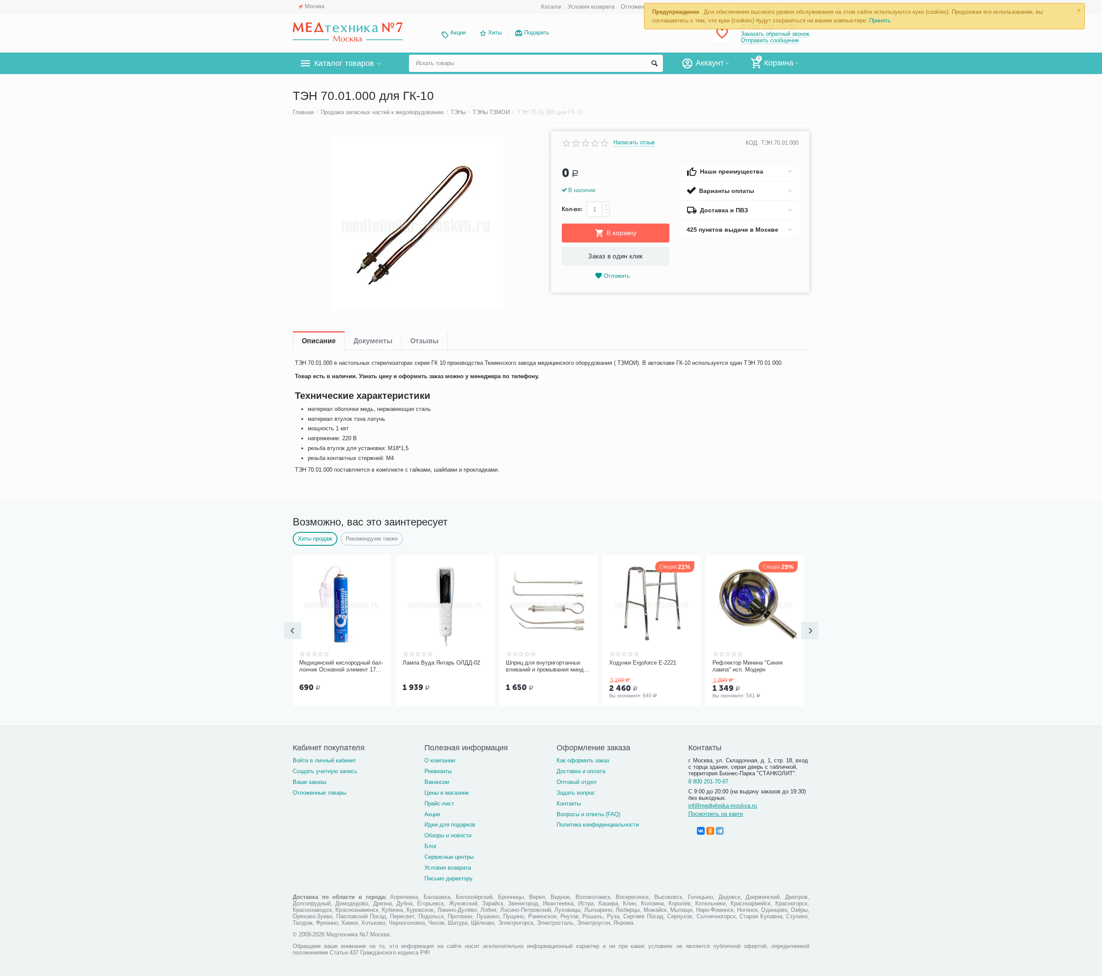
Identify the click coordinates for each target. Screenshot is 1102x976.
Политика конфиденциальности (598, 824)
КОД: (752, 143)
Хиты (494, 32)
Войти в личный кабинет (324, 760)
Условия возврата (591, 6)
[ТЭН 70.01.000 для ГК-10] (416, 223)
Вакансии (436, 782)
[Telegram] (720, 831)
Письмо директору (448, 878)
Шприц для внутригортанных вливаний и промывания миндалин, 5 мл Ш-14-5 (547, 666)
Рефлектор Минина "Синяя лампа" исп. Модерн (747, 666)
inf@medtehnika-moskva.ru (722, 805)
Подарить (536, 32)
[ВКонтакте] (701, 831)
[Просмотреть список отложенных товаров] (722, 38)
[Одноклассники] (710, 831)
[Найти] (654, 63)
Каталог (551, 6)
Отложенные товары (319, 793)
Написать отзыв (634, 143)
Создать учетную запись (325, 771)
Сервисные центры (449, 857)
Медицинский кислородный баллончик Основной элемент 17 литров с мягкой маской (341, 666)
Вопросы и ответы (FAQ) (588, 814)
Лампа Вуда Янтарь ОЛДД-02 (441, 662)
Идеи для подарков (449, 824)
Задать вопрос (576, 793)
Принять (880, 20)
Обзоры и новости (447, 835)
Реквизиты (438, 771)
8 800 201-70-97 (708, 781)
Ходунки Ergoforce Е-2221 (642, 662)
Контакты (569, 803)
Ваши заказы (309, 782)
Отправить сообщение (770, 40)
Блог (430, 846)
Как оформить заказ (583, 760)
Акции (458, 32)
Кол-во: (572, 209)
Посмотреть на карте (715, 814)
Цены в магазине (446, 793)
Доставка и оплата (581, 771)
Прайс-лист (439, 803)
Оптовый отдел (577, 782)
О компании (439, 760)
